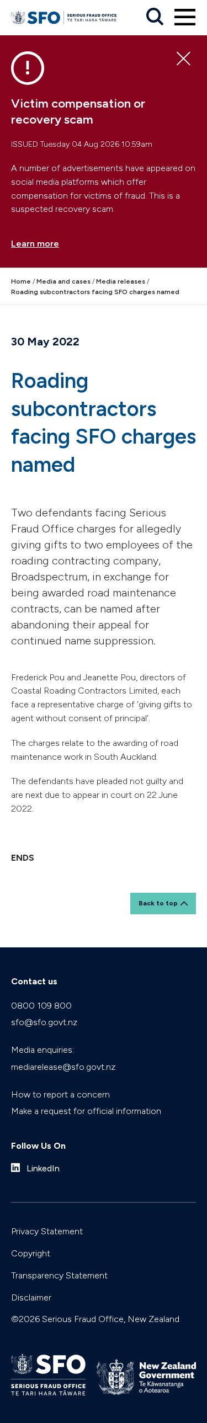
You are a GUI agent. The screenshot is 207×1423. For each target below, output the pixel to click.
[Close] (183, 59)
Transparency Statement (59, 1275)
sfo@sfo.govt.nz (44, 1022)
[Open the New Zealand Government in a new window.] (146, 1377)
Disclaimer (31, 1297)
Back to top (158, 903)
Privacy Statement (47, 1231)
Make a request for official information (86, 1111)
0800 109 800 (41, 1005)
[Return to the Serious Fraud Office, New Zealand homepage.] (63, 17)
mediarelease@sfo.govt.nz (63, 1067)
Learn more (35, 243)
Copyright (30, 1253)
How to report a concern (60, 1094)
